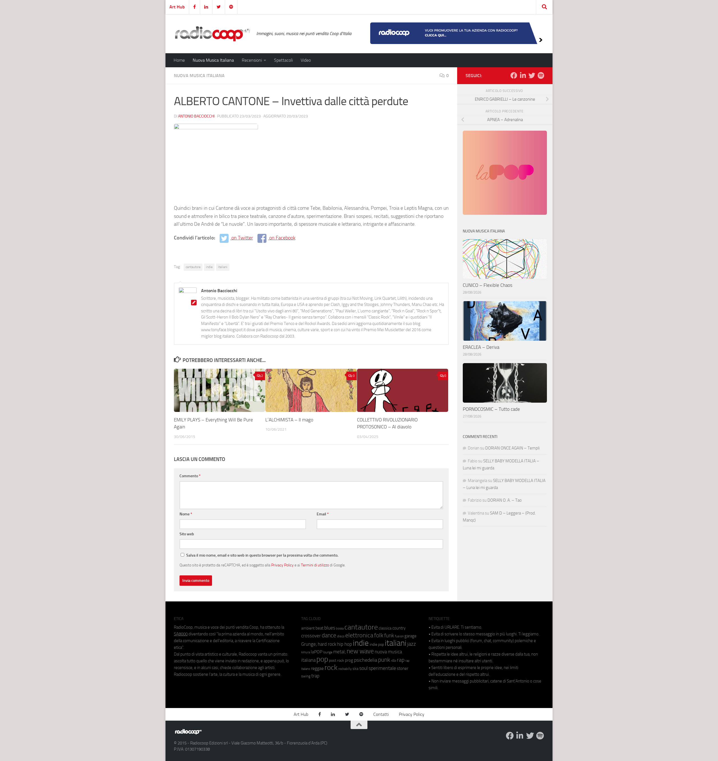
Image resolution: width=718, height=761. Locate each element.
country (399, 628)
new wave (360, 651)
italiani (222, 267)
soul (363, 668)
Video (306, 60)
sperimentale (382, 668)
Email (323, 514)
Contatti (381, 714)
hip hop (344, 644)
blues (329, 628)
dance (329, 635)
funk (389, 636)
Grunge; (309, 644)
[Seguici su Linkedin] (522, 75)
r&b (393, 660)
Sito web (187, 534)
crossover (311, 635)
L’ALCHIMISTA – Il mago (289, 420)
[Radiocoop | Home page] (212, 33)
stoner (402, 668)
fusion (399, 636)
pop (322, 659)
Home (179, 60)
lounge (327, 652)
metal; (339, 651)
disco (340, 636)
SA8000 (181, 634)
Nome (186, 514)
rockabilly (345, 669)
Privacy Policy (282, 565)
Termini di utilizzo (315, 565)
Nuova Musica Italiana (213, 60)
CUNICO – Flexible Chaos (487, 285)
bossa (340, 628)
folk (378, 635)
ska (355, 668)
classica (385, 628)
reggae (317, 668)
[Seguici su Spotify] (540, 75)
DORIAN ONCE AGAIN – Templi (512, 448)
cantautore (193, 267)
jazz (411, 644)
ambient (308, 628)
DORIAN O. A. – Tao (504, 500)
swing (305, 676)
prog (349, 660)
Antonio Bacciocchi (196, 116)
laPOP (316, 651)
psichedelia (365, 660)
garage (410, 635)
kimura (305, 652)
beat (319, 628)
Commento (190, 476)
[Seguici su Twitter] (531, 75)
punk (384, 659)
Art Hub (177, 7)
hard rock (327, 644)
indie (209, 267)
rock (331, 667)
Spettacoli (283, 60)
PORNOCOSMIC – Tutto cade (491, 409)
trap (315, 676)
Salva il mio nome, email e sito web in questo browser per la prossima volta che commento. (262, 555)
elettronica (359, 635)
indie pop (377, 644)
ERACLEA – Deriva (481, 347)
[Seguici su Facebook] (513, 75)
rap (400, 660)
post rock (336, 660)
